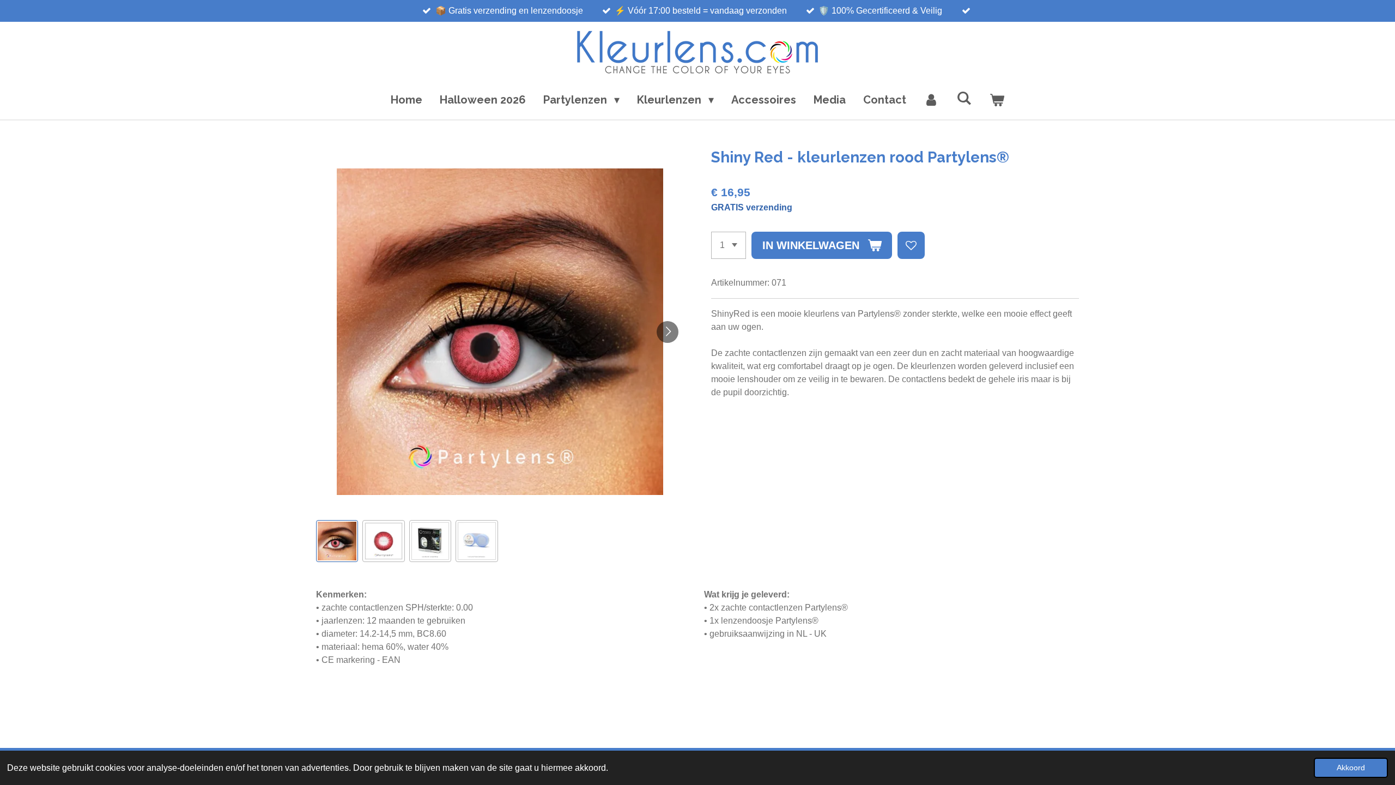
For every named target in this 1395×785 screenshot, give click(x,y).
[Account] (931, 99)
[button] (337, 541)
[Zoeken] (964, 98)
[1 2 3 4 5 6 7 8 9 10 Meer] (728, 245)
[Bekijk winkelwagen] (996, 99)
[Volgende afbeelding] (667, 332)
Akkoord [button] (1351, 767)
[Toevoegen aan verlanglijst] (911, 245)
